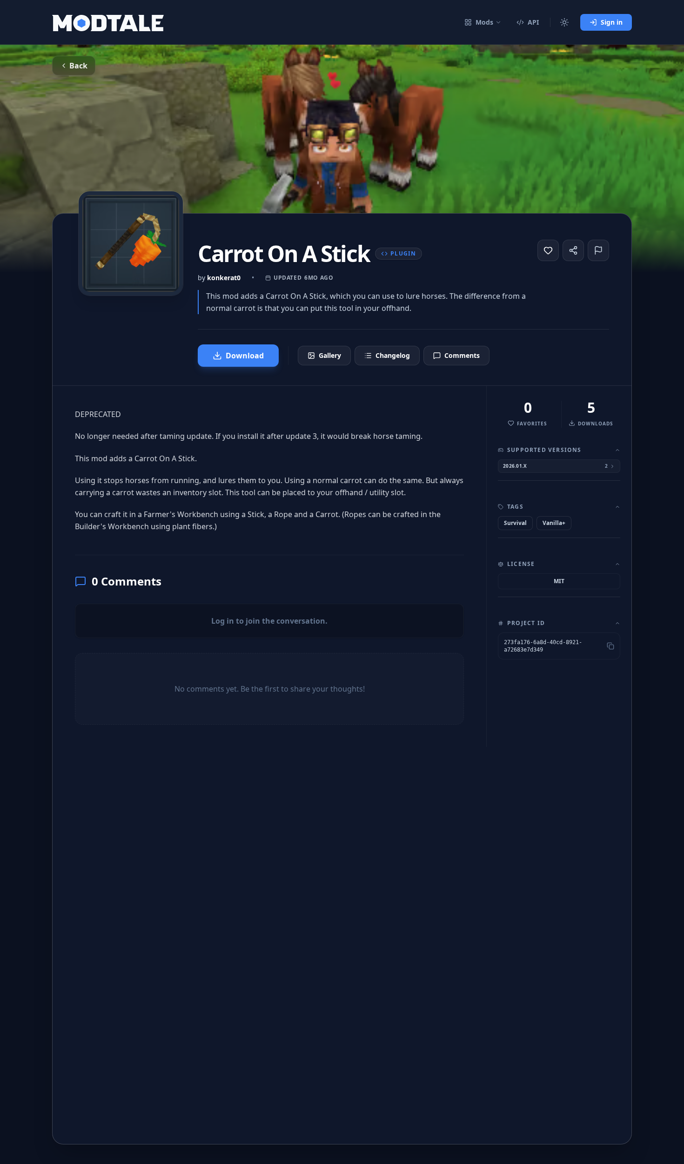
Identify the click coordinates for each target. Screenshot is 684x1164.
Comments (462, 355)
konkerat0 (224, 277)
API (533, 22)
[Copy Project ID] (610, 646)
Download (245, 355)
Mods (484, 22)
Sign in (612, 22)
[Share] (573, 250)
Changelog (393, 355)
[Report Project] (598, 250)
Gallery (330, 355)
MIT (559, 581)
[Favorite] (548, 250)
